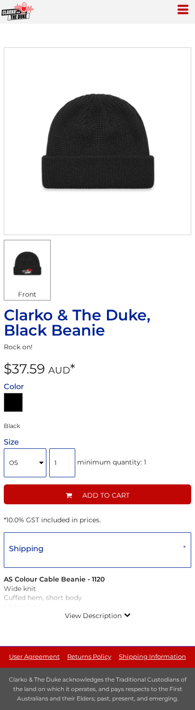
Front (27, 294)
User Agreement (34, 656)
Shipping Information (152, 656)
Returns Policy (89, 656)
